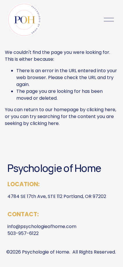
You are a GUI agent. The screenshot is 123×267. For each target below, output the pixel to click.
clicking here (101, 109)
